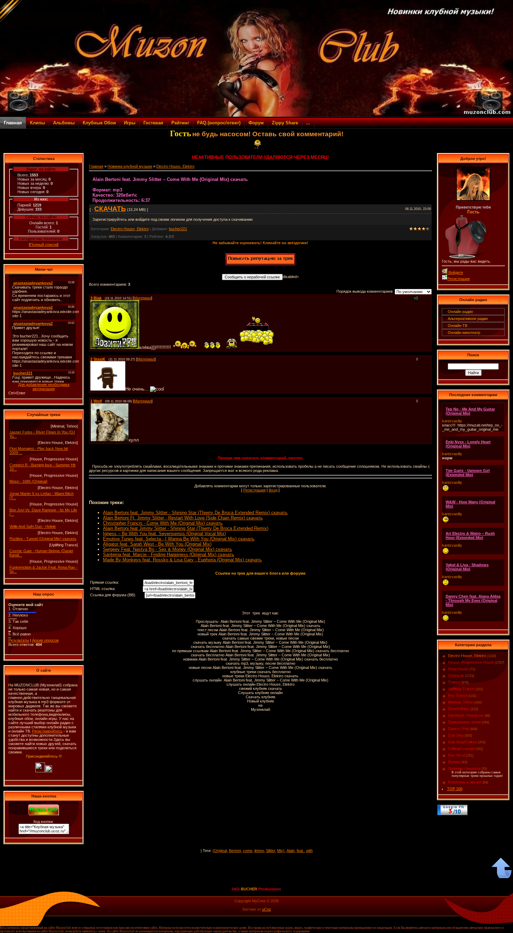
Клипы (37, 122)
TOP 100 (454, 789)
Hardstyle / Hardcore (466, 715)
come (247, 850)
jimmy (259, 850)
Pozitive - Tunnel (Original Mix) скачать (42, 539)
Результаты (18, 640)
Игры (129, 122)
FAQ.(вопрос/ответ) (218, 122)
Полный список (43, 244)
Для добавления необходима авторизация (43, 386)
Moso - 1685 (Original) (28, 481)
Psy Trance (458, 695)
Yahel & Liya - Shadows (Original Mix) (467, 567)
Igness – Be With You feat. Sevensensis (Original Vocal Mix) (164, 533)
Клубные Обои (99, 122)
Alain (291, 850)
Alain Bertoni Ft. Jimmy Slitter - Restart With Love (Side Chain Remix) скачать (183, 517)
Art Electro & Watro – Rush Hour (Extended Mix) (470, 535)
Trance (454, 682)
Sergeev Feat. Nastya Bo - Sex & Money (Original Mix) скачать (167, 549)
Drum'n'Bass (459, 709)
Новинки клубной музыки (129, 166)
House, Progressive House (471, 662)
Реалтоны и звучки (465, 782)
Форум (256, 122)
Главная (13, 122)
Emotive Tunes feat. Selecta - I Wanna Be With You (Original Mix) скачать (178, 538)
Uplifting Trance (461, 689)
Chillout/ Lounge (461, 748)
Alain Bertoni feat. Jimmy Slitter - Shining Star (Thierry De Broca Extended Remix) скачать (195, 512)
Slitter (270, 850)
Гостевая (153, 122)
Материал (142, 298)
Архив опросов (45, 640)
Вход (273, 490)
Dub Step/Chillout (462, 742)
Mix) (280, 850)
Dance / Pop (458, 729)
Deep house (458, 669)
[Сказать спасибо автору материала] (260, 264)
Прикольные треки (464, 722)
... (308, 122)
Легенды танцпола (464, 768)
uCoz (266, 909)
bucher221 (178, 229)
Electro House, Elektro (175, 166)
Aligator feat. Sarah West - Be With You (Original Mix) (157, 544)
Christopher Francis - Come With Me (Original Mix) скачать (163, 523)
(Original (220, 850)
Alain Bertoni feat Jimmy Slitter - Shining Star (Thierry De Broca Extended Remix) (185, 528)
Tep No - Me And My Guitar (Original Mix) (470, 411)
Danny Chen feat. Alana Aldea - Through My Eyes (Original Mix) (473, 600)
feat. (300, 850)
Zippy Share (285, 122)
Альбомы (64, 122)
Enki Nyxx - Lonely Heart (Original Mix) (468, 444)
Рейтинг (180, 122)
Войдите (455, 272)
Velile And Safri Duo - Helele (32, 526)
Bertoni (235, 850)
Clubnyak (456, 675)
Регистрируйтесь (47, 731)
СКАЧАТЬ (110, 208)
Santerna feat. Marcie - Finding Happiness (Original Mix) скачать (168, 554)
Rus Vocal (456, 755)
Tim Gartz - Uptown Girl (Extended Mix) (468, 472)
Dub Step (456, 735)
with (309, 850)
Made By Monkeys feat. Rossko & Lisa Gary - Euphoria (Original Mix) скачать (182, 559)
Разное (454, 762)
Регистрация (254, 490)
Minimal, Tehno (460, 702)
